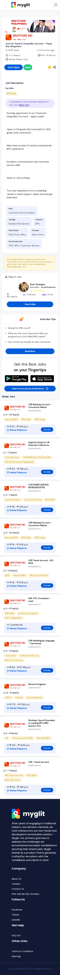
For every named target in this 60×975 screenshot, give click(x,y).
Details (47, 429)
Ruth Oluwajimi (37, 284)
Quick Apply (13, 67)
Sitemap (16, 956)
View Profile (30, 304)
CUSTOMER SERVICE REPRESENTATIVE (38, 486)
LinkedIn (16, 920)
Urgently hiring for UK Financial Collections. (39, 443)
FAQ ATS (16, 935)
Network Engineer (37, 684)
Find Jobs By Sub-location (25, 894)
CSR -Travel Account (38, 762)
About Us (16, 879)
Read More (30, 351)
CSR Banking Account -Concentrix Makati (40, 406)
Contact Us (18, 889)
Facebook (17, 909)
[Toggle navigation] (55, 5)
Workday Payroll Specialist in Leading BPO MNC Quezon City (41, 723)
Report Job (14, 276)
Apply (27, 67)
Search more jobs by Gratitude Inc (28, 388)
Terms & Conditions (22, 951)
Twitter (15, 915)
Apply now (23, 105)
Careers (16, 884)
